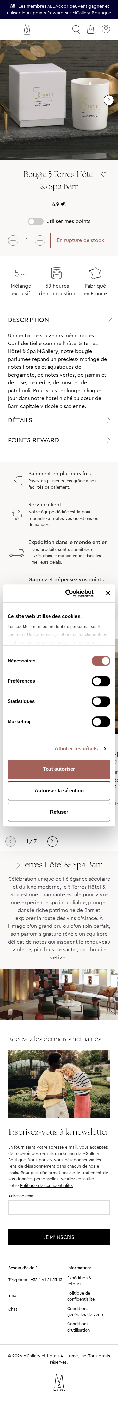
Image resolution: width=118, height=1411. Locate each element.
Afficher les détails (76, 748)
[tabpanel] (59, 371)
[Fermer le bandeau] (108, 593)
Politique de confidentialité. (46, 1185)
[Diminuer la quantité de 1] (13, 240)
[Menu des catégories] (12, 29)
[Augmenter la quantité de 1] (40, 240)
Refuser (59, 812)
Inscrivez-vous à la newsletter (58, 1132)
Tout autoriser (59, 769)
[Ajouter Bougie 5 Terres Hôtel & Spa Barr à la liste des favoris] (103, 174)
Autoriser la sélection (59, 790)
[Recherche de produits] (76, 29)
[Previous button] (10, 841)
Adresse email (21, 1196)
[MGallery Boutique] (41, 29)
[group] (59, 100)
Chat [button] (12, 1309)
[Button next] (109, 100)
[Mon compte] (105, 29)
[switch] (101, 682)
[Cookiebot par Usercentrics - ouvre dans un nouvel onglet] (69, 593)
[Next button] (52, 841)
